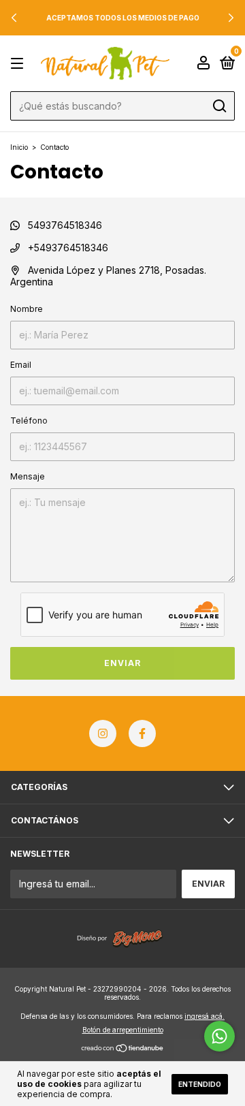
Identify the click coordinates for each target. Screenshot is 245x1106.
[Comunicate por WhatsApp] (219, 1036)
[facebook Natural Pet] (142, 733)
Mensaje (27, 476)
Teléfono (29, 420)
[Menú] (19, 64)
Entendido (199, 1084)
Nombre (26, 309)
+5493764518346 (66, 247)
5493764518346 (63, 225)
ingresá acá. (204, 1016)
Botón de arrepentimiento (122, 1030)
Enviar (122, 663)
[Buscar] (219, 106)
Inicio (19, 147)
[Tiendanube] (122, 1048)
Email (20, 365)
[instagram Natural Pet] (102, 733)
